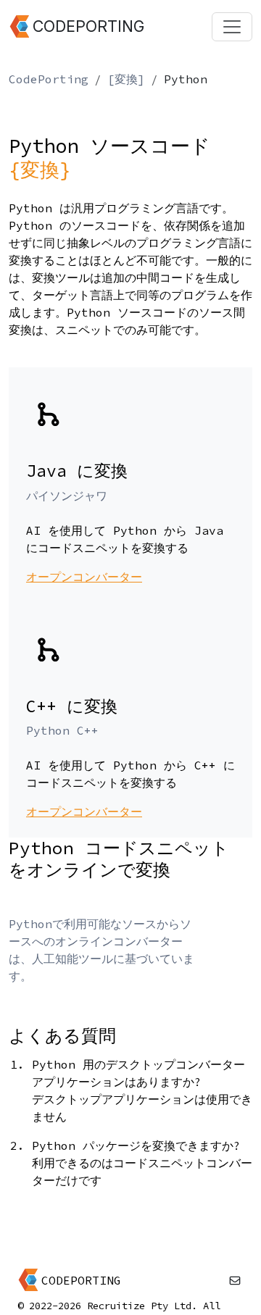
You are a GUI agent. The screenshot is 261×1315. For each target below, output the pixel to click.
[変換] (126, 79)
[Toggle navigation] (232, 26)
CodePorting (48, 79)
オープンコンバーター (84, 576)
